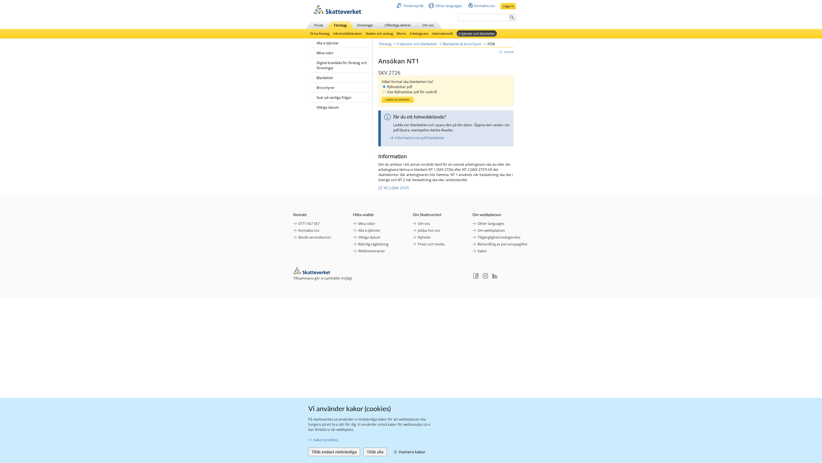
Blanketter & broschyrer (462, 44)
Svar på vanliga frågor (334, 97)
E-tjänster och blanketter (477, 33)
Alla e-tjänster (328, 43)
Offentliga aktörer (398, 25)
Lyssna (509, 52)
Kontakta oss (484, 5)
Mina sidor (325, 53)
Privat (318, 25)
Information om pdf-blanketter (419, 137)
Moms (401, 33)
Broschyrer (326, 87)
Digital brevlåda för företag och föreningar (342, 65)
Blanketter (325, 77)
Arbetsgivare (419, 33)
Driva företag (319, 33)
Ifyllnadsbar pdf (399, 86)
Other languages (448, 5)
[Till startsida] (337, 13)
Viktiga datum (328, 107)
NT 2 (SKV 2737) (396, 188)
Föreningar (365, 25)
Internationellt (442, 33)
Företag (340, 25)
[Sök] (512, 17)
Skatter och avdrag (379, 33)
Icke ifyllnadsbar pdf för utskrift (412, 92)
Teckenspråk (413, 5)
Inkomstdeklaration (347, 33)
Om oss (428, 25)
